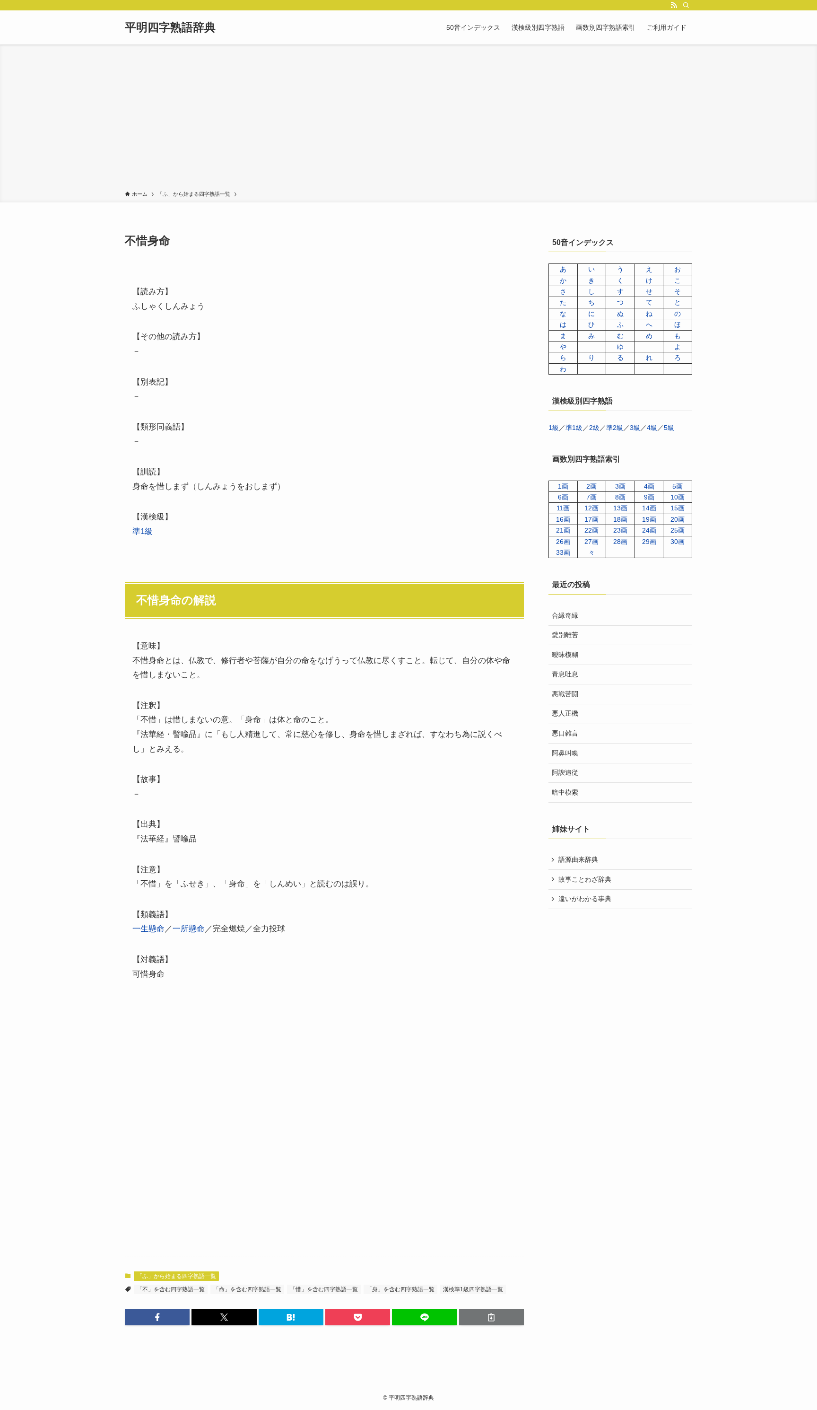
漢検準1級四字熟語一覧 (473, 1289)
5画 (677, 486)
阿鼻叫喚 (565, 753)
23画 (620, 530)
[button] (157, 1317)
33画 (563, 552)
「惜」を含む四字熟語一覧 (324, 1289)
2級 (594, 427)
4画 (649, 486)
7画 (591, 497)
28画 (620, 541)
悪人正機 (565, 713)
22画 (591, 530)
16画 (563, 519)
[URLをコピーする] (491, 1317)
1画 (563, 486)
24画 (649, 530)
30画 (677, 541)
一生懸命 (148, 928)
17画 (591, 519)
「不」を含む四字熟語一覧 (171, 1289)
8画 (620, 497)
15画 (677, 508)
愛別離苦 (565, 635)
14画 (649, 508)
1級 (553, 427)
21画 (563, 530)
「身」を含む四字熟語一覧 (400, 1289)
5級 (669, 427)
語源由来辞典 (578, 859)
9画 (649, 497)
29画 (649, 541)
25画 (677, 530)
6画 (563, 497)
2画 (591, 486)
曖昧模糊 (565, 654)
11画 (563, 508)
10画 (677, 497)
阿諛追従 (565, 772)
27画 (591, 541)
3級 (635, 427)
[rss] (674, 5)
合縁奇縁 (565, 615)
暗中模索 (565, 792)
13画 (620, 508)
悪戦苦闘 (565, 694)
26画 (563, 541)
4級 (652, 427)
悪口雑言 (565, 733)
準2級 (614, 427)
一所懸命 (189, 928)
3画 (620, 486)
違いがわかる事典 (584, 898)
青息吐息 (565, 674)
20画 (677, 519)
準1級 (142, 531)
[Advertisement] (408, 119)
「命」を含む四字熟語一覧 (247, 1289)
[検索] (686, 5)
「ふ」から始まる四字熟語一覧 (176, 1276)
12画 (591, 508)
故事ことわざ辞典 (584, 879)
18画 (620, 519)
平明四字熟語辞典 (170, 27)
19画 (649, 519)
